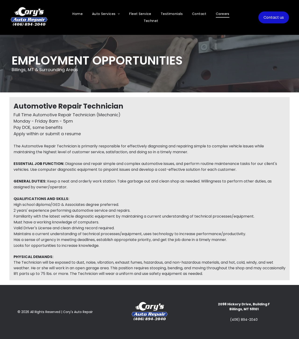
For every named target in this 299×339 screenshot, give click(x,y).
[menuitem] (77, 14)
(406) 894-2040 (244, 319)
